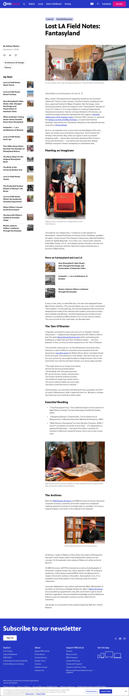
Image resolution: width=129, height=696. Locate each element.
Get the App (103, 647)
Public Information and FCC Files (92, 687)
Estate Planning (73, 661)
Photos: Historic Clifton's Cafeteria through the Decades (12, 228)
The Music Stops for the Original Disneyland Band (13, 159)
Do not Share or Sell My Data (45, 687)
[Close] (126, 691)
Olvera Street (61, 125)
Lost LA (49, 19)
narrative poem (62, 353)
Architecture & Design (14, 63)
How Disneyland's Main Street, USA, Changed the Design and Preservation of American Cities (13, 106)
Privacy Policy (24, 687)
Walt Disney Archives (62, 501)
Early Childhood (53, 4)
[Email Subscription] (91, 4)
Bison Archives (96, 589)
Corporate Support (74, 664)
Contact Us (39, 670)
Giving (68, 4)
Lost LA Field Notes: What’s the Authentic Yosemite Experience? (12, 199)
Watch (32, 4)
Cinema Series (41, 658)
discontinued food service (68, 337)
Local (40, 4)
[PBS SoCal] (11, 4)
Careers (38, 664)
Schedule (106, 4)
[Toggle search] (24, 4)
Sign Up (10, 638)
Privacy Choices (68, 687)
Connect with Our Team (76, 667)
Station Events (41, 667)
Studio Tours (40, 661)
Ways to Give (71, 654)
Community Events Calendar (15, 661)
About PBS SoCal (42, 651)
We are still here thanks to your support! (79, 671)
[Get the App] (111, 655)
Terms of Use (9, 687)
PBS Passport (72, 658)
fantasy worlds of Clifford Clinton (62, 120)
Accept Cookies (106, 691)
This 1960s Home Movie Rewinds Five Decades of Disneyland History (14, 148)
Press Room (40, 654)
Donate (119, 4)
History (8, 67)
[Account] (98, 4)
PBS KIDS (7, 658)
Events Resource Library (13, 664)
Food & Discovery (64, 19)
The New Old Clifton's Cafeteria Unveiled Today (12, 217)
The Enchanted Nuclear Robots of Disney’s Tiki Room (13, 188)
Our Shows (8, 651)
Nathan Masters (13, 46)
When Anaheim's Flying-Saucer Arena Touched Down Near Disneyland (13, 119)
